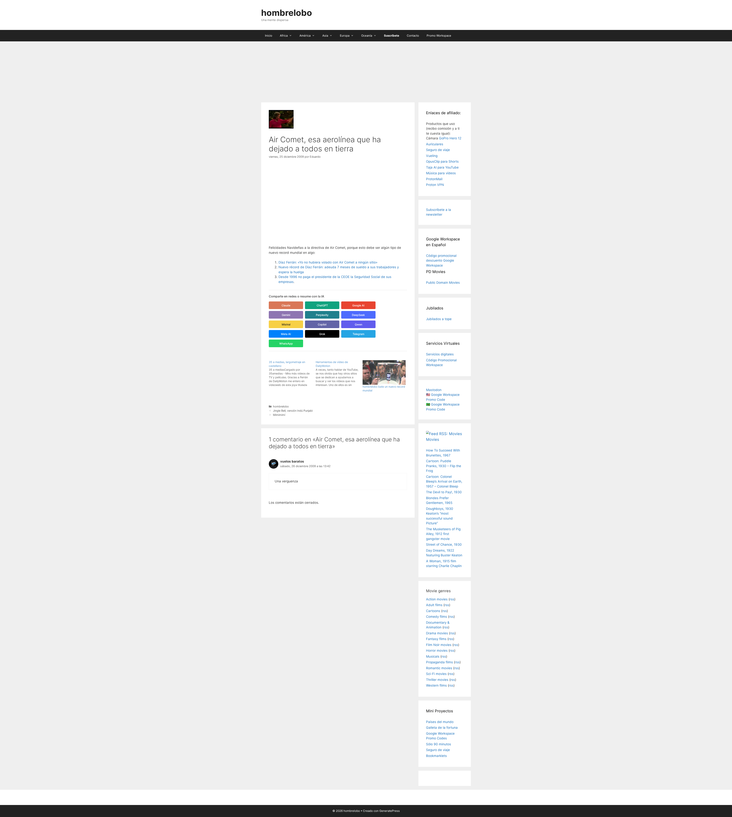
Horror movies (437, 650)
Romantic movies (439, 668)
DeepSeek (358, 315)
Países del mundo (439, 722)
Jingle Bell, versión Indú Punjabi (293, 410)
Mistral (286, 324)
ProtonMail (434, 179)
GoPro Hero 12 (450, 138)
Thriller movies (437, 680)
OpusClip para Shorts (442, 161)
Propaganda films (439, 662)
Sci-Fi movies (436, 674)
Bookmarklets (436, 756)
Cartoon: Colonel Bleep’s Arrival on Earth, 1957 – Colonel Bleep (444, 481)
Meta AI (286, 334)
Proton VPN (435, 185)
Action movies (437, 599)
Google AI (358, 305)
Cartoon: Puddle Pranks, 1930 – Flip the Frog (443, 466)
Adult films (434, 605)
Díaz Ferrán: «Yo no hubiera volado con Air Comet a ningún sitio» (328, 262)
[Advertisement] (366, 70)
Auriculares (434, 144)
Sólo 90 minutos (438, 744)
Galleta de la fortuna (442, 727)
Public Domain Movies (443, 282)
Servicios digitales (440, 354)
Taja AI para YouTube (442, 167)
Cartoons (433, 611)
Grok (322, 334)
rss (452, 599)
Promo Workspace (439, 35)
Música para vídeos (441, 173)
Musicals (432, 656)
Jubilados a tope (439, 319)
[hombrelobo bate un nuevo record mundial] (384, 372)
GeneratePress (389, 811)
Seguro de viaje (438, 150)
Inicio (268, 35)
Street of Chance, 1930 (444, 544)
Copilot (322, 324)
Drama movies (437, 633)
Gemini (286, 315)
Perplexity (322, 315)
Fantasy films (436, 639)
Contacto (413, 35)
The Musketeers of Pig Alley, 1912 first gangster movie (443, 534)
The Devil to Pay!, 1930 (444, 492)
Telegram (358, 334)
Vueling (431, 156)
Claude (286, 305)
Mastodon (433, 390)
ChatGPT (322, 305)
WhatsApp (286, 343)
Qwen (358, 324)
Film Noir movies (438, 645)
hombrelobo (286, 12)
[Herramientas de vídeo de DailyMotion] (339, 373)
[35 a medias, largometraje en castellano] (292, 373)
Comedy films (436, 617)
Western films (436, 685)
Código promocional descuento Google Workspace (441, 260)
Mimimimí (279, 414)
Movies (432, 439)
